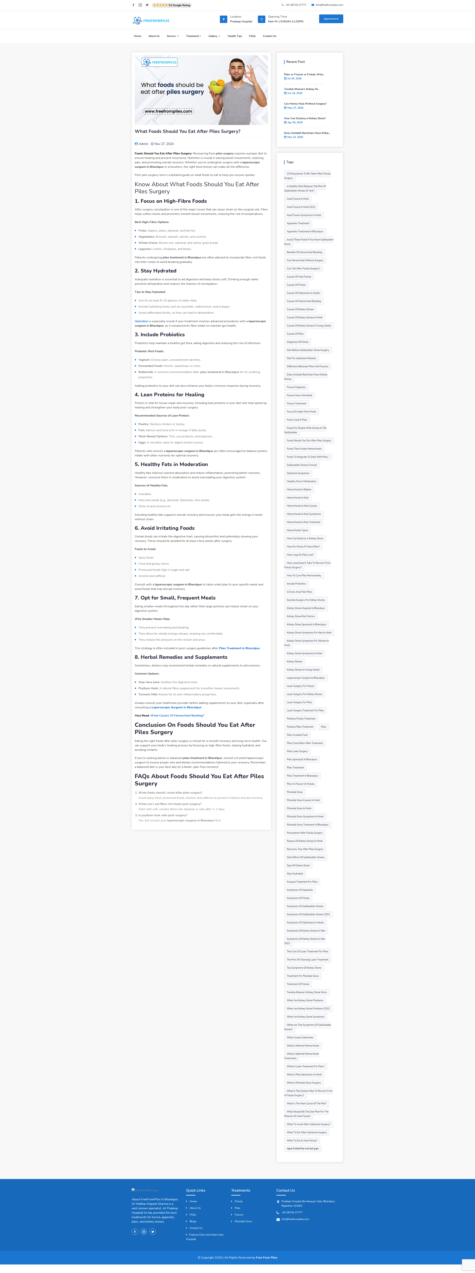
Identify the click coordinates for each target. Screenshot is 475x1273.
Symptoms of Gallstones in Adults (305, 922)
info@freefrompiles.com (329, 5)
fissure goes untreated (299, 395)
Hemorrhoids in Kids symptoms (304, 514)
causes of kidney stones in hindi (304, 317)
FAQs (252, 36)
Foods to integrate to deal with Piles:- (308, 457)
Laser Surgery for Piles (299, 702)
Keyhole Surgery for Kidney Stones (306, 600)
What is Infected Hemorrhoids (303, 1045)
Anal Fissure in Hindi (298, 199)
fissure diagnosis (296, 387)
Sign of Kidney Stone (298, 865)
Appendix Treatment (298, 223)
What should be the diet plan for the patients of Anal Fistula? (306, 1114)
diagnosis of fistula (297, 342)
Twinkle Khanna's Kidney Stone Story (307, 992)
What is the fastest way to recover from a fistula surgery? (308, 1093)
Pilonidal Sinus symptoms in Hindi (305, 816)
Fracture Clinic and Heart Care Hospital (204, 1237)
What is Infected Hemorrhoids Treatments (301, 1056)
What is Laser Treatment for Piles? (306, 1066)
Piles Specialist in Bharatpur (302, 759)
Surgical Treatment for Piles (302, 882)
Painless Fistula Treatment (301, 718)
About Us (154, 36)
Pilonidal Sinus (243, 1221)
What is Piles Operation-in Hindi (304, 1074)
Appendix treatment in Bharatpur (305, 231)
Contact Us (269, 36)
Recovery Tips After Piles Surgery (305, 849)
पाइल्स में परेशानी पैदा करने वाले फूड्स (303, 1148)
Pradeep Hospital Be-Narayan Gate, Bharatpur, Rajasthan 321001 (308, 1204)
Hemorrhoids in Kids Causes (302, 506)
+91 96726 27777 (295, 5)
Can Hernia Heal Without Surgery (305, 260)
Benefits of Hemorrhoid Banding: (305, 252)
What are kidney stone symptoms (306, 1016)
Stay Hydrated (295, 873)
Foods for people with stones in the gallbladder (305, 430)
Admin (143, 144)
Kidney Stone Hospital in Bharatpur (306, 608)
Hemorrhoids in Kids (298, 497)
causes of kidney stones (300, 309)
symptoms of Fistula (298, 898)
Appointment (331, 18)
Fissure (238, 1214)
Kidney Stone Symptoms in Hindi (304, 653)
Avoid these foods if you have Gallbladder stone (309, 242)
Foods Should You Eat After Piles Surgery (309, 440)
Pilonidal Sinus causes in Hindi (303, 800)
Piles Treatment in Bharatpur (302, 775)
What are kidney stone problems (305, 1000)
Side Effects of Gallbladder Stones (306, 857)
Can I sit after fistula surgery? (303, 268)
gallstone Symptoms (298, 473)
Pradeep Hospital (241, 21)
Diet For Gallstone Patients (301, 358)
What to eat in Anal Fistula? (302, 1140)
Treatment (192, 36)
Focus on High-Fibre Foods (301, 411)
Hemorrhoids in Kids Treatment (303, 522)
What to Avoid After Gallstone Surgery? (308, 1124)
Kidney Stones (294, 661)
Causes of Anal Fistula (299, 276)
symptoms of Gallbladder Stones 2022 (308, 914)
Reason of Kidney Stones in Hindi (305, 841)
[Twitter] (147, 5)
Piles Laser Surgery (297, 751)
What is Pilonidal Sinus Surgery (304, 1082)
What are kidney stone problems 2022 (308, 1008)
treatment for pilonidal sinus (303, 976)
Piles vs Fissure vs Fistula (300, 784)
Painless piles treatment (300, 727)
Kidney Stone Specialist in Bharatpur (306, 624)
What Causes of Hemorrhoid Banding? (177, 716)
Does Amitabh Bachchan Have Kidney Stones (305, 377)
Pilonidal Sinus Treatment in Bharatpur (308, 824)
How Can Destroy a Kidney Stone (305, 538)
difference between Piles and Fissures (307, 366)
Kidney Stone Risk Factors (301, 616)
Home (137, 36)
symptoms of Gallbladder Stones (305, 906)
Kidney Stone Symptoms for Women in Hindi (306, 643)
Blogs (192, 1221)
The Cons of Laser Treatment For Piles (307, 951)
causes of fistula (296, 285)
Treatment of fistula (298, 984)
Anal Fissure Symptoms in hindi (304, 215)
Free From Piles (266, 1258)
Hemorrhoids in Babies (299, 489)
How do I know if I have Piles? (303, 546)
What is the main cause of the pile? (306, 1103)
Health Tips (235, 36)
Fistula (238, 1201)
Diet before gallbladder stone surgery (308, 350)
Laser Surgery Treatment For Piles (305, 710)
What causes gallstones (300, 1037)
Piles (323, 727)
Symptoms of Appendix (300, 890)
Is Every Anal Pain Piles (299, 592)
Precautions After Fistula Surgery (305, 833)
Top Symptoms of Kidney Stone (304, 968)
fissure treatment (296, 403)
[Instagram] (140, 5)
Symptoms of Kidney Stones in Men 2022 (304, 941)
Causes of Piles (295, 334)
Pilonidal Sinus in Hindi (299, 808)
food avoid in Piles (297, 420)
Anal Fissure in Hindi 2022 (301, 207)
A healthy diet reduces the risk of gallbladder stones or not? (305, 188)
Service (171, 36)
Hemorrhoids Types (297, 530)
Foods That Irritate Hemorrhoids (304, 448)
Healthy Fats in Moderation (301, 481)
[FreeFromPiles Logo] (145, 1192)
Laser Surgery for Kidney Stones (304, 694)
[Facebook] (133, 5)
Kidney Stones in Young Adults (303, 669)
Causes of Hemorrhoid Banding (304, 301)
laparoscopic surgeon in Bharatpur (306, 678)
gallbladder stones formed (302, 465)
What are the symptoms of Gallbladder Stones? (307, 1027)
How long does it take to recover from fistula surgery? (307, 565)
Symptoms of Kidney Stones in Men (306, 930)
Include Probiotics (296, 583)
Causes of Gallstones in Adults (303, 293)
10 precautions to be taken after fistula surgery (307, 176)
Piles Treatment (295, 767)
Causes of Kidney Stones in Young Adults (309, 325)
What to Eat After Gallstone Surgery (307, 1132)
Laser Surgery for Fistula (300, 686)
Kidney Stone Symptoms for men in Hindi (309, 632)
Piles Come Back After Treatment (305, 743)
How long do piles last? (300, 555)
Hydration (141, 321)
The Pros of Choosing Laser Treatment (307, 959)
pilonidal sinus (295, 792)
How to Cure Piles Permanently (304, 575)
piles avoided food (297, 735)
